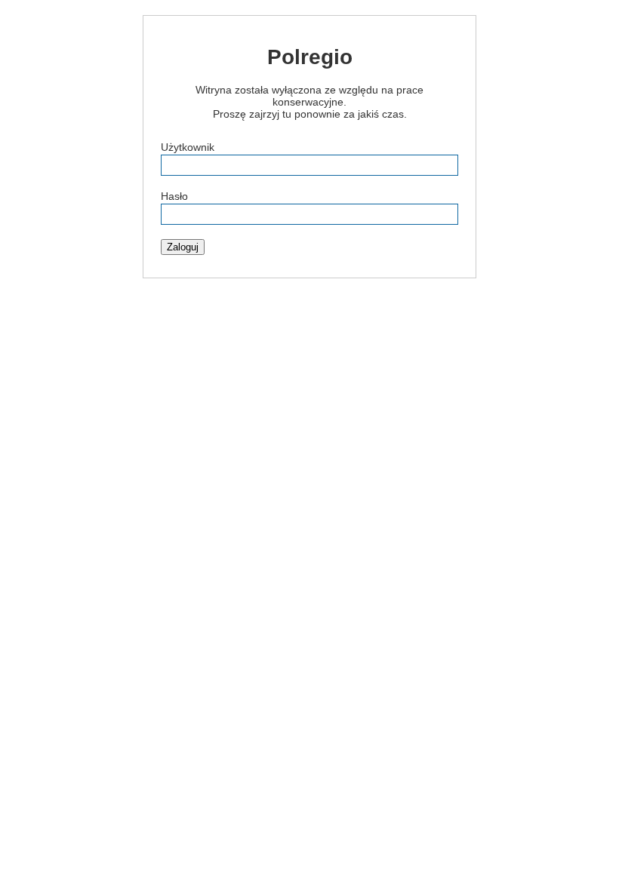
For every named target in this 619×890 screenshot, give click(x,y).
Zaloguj (183, 247)
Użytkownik (187, 147)
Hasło (174, 196)
